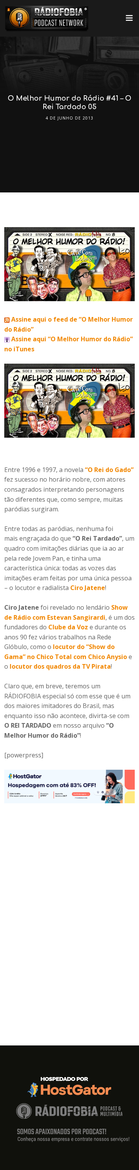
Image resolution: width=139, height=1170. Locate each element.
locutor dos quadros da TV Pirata (60, 666)
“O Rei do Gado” (109, 469)
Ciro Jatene (87, 587)
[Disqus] (69, 899)
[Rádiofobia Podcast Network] (46, 18)
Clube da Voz (68, 627)
